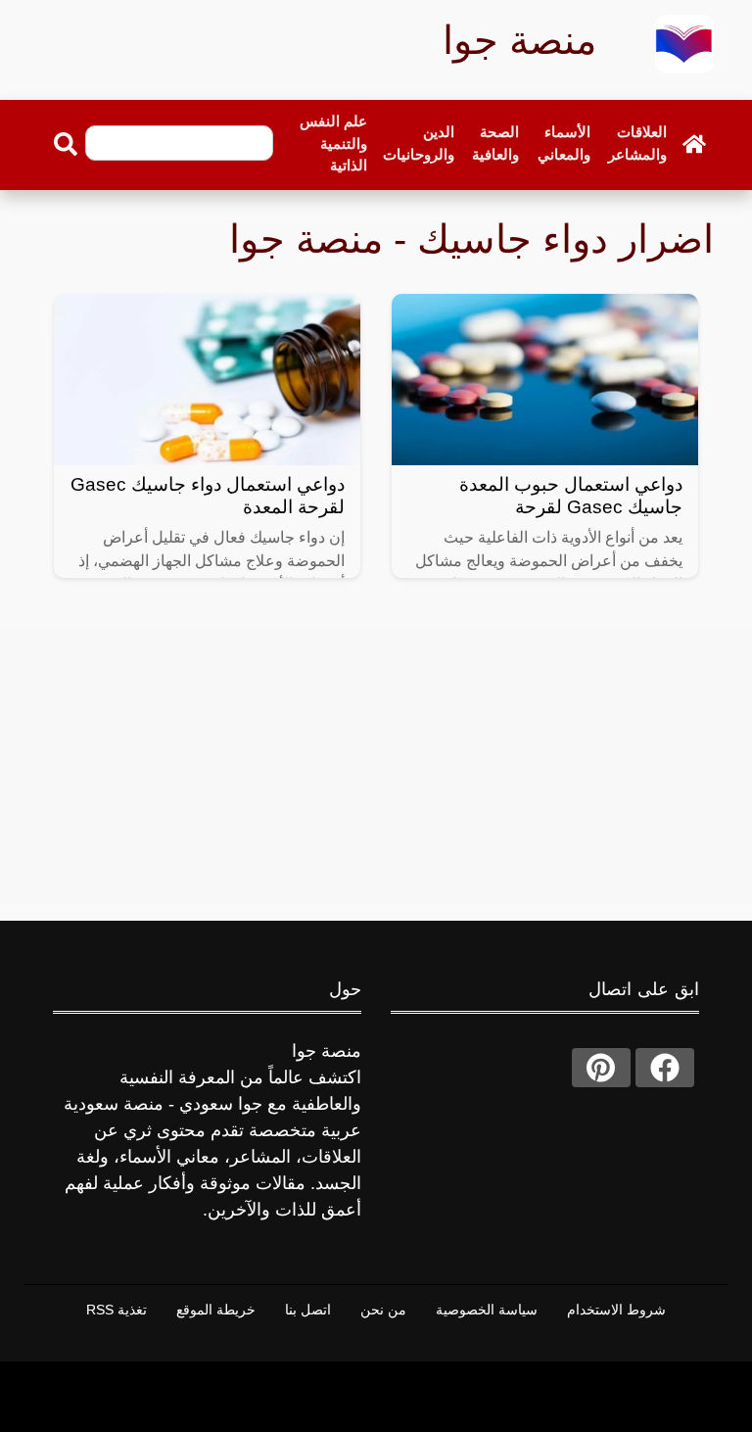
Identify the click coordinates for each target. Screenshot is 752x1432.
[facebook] (664, 1067)
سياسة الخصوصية (487, 1309)
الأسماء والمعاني (564, 143)
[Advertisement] (376, 766)
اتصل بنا (308, 1309)
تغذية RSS (116, 1309)
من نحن (383, 1309)
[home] (694, 144)
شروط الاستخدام (616, 1309)
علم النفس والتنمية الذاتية (333, 143)
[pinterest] (601, 1067)
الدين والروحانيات (418, 143)
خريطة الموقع (216, 1309)
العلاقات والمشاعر (637, 143)
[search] (65, 144)
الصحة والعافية (495, 143)
